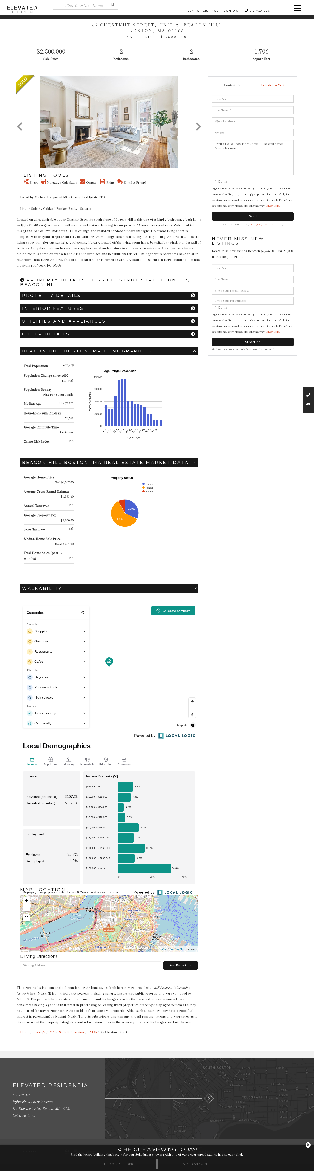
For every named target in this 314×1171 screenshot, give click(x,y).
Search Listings (203, 10)
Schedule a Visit (272, 85)
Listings (39, 1032)
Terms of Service (272, 225)
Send (253, 216)
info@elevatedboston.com (33, 1101)
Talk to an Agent (194, 1163)
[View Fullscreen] (26, 917)
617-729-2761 (260, 10)
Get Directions (180, 965)
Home (24, 1032)
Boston (79, 1032)
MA (52, 1032)
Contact (231, 10)
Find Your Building (119, 1163)
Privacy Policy (273, 205)
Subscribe (252, 342)
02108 (92, 1032)
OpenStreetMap (177, 949)
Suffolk (64, 1032)
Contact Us (232, 85)
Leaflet (162, 949)
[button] (112, 4)
